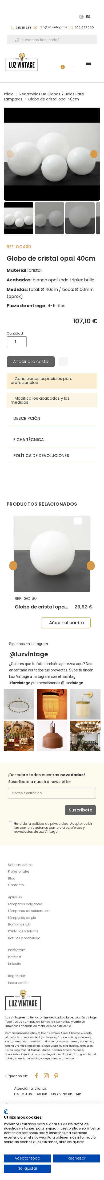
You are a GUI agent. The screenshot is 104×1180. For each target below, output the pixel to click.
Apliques (15, 897)
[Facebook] (36, 1076)
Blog (11, 878)
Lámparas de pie (22, 917)
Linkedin (14, 963)
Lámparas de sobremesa (29, 910)
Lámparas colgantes (25, 904)
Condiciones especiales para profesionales (42, 380)
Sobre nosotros (20, 864)
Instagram (17, 950)
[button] (10, 154)
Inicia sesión (18, 982)
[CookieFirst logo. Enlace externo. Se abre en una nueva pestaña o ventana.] (6, 1111)
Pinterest (14, 957)
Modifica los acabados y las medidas (40, 400)
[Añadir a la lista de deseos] (63, 361)
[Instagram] (46, 1076)
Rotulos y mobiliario (24, 938)
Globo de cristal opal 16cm (47, 606)
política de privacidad (50, 823)
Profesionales (19, 871)
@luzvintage (28, 654)
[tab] (52, 381)
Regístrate (16, 976)
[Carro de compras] (60, 63)
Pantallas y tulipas (23, 931)
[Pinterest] (56, 1076)
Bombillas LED (19, 924)
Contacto (16, 885)
